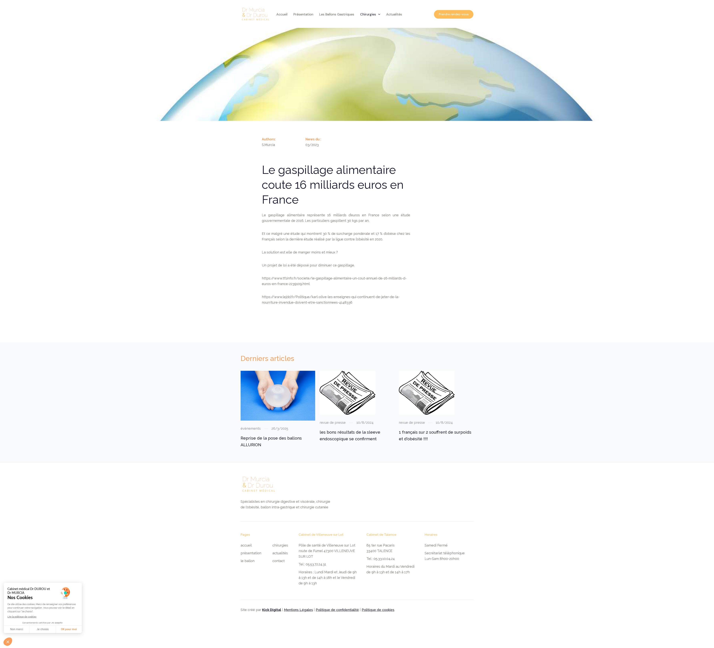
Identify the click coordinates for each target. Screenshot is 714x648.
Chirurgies (280, 545)
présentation (303, 14)
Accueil (281, 14)
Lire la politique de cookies (21, 616)
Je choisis (43, 629)
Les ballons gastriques (336, 14)
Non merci (16, 629)
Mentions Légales (298, 610)
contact (278, 561)
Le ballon (248, 561)
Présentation (251, 553)
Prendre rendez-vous (454, 14)
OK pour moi (69, 629)
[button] (370, 14)
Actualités (280, 553)
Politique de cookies (378, 610)
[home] (255, 14)
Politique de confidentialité (337, 610)
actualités (394, 14)
